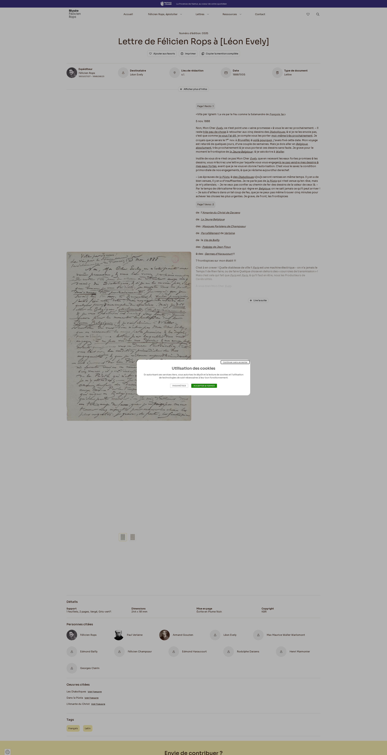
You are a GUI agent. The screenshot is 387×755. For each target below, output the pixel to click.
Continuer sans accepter (235, 362)
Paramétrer (179, 385)
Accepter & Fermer (204, 385)
